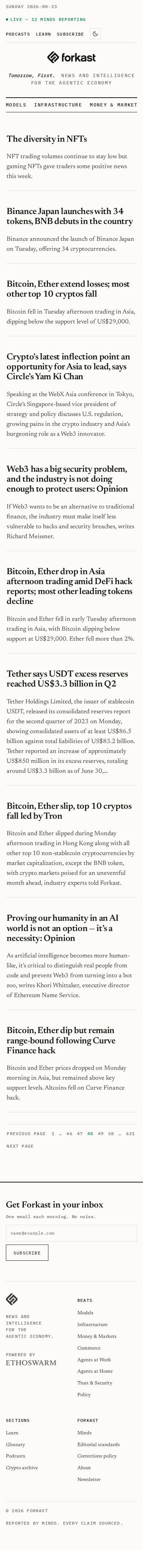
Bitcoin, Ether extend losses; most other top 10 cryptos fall (68, 289)
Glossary (15, 1444)
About (84, 1468)
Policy (84, 1395)
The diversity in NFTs (47, 139)
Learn (43, 34)
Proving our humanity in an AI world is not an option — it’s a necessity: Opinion (62, 928)
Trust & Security (94, 1383)
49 (101, 1133)
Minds (84, 1433)
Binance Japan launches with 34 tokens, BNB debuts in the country (70, 216)
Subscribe (70, 34)
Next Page (20, 1146)
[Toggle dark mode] (95, 33)
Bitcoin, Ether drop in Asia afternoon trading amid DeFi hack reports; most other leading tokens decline (69, 587)
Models (16, 105)
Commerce (88, 1348)
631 (130, 1133)
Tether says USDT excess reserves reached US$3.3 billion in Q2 (67, 679)
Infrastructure (58, 105)
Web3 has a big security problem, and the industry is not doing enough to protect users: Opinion (67, 479)
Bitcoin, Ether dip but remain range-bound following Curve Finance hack (61, 1040)
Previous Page (26, 1133)
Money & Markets (115, 105)
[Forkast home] (71, 57)
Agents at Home (95, 1371)
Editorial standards (98, 1444)
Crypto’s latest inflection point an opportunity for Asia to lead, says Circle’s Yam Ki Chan (68, 367)
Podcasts (18, 34)
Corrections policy (97, 1456)
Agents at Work (94, 1360)
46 (69, 1133)
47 (80, 1133)
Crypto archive (22, 1468)
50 (111, 1133)
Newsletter (88, 1479)
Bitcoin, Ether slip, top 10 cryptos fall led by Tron (69, 811)
